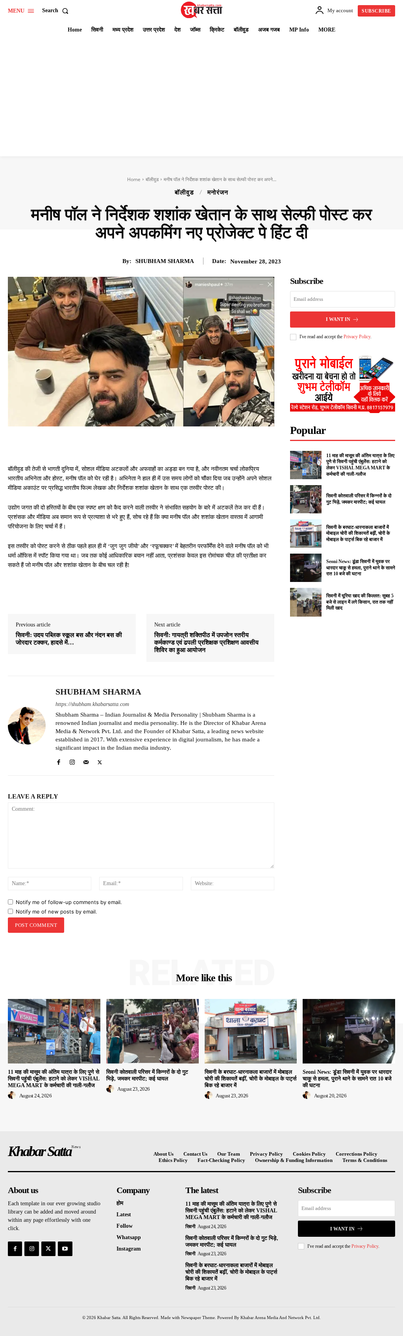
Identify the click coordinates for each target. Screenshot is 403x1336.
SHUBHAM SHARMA (164, 261)
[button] (57, 10)
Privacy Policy (357, 336)
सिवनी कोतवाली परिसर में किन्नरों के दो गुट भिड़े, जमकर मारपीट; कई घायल (359, 499)
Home (133, 179)
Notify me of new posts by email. (56, 911)
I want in (338, 319)
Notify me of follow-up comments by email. (69, 902)
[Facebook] (119, 444)
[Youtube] (65, 1248)
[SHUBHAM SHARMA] (27, 725)
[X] (137, 444)
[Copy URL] (209, 444)
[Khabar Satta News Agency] (202, 10)
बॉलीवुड (152, 179)
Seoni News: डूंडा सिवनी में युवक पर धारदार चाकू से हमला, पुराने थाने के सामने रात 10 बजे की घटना (360, 567)
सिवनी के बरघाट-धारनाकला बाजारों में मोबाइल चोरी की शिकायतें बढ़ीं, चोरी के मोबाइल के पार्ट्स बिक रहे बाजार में (358, 533)
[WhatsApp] (173, 444)
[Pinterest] (155, 444)
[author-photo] (13, 1095)
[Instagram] (72, 760)
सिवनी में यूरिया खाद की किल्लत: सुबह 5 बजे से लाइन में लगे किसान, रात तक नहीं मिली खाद (360, 602)
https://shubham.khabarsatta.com (92, 704)
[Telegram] (191, 444)
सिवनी (190, 1226)
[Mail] (86, 760)
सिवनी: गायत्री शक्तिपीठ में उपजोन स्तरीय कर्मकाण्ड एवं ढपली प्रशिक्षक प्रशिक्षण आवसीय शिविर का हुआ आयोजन (206, 642)
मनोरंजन (217, 192)
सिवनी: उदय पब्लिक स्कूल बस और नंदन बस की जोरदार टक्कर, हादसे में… (69, 639)
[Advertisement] (201, 97)
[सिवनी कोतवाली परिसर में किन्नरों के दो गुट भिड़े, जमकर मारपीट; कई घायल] (306, 499)
